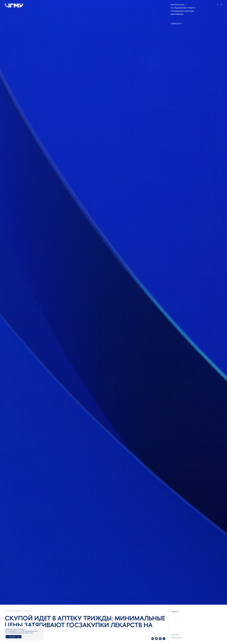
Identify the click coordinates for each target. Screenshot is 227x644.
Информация (176, 638)
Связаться (175, 24)
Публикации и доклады (182, 11)
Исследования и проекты (183, 8)
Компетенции (177, 5)
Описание (175, 635)
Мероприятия (177, 14)
